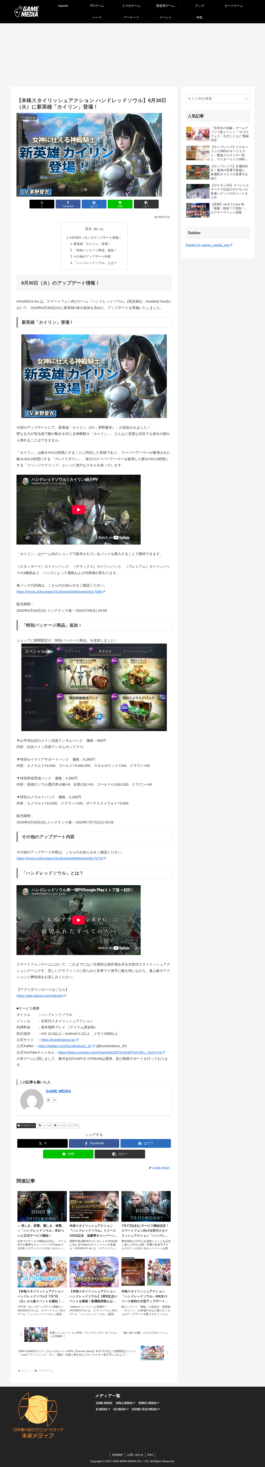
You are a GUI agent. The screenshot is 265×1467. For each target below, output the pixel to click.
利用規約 (117, 1454)
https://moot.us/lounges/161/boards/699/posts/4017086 (59, 592)
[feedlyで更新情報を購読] (48, 1099)
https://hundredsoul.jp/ (58, 1040)
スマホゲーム (28, 1125)
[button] (146, 204)
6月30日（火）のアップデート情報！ (96, 237)
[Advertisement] (132, 55)
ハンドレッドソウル (67, 1125)
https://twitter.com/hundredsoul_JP (65, 1046)
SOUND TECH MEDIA (144, 1409)
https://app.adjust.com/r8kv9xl (39, 996)
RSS (150, 1454)
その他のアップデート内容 (92, 256)
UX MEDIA (119, 1409)
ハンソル (46, 1125)
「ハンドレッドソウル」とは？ (95, 263)
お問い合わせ (135, 1454)
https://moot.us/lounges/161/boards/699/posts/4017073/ (59, 858)
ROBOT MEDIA (147, 1402)
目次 (88, 229)
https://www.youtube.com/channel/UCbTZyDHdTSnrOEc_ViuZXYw (110, 1052)
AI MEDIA (101, 1409)
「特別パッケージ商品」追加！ (95, 250)
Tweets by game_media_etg (207, 245)
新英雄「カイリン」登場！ (92, 244)
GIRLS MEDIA (124, 1402)
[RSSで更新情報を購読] (54, 1099)
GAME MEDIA (58, 1091)
